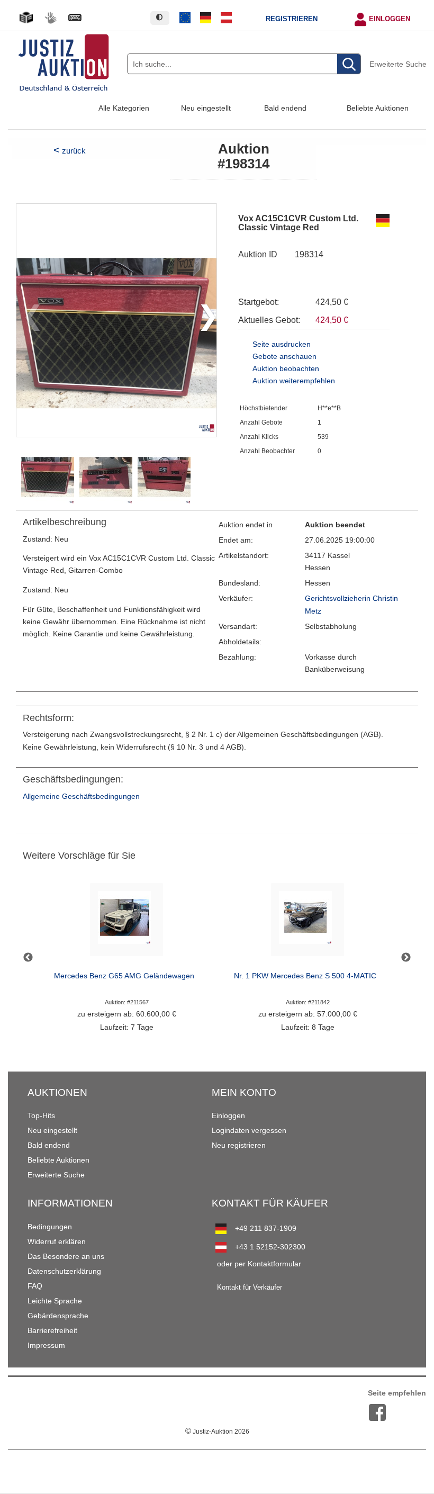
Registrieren (292, 19)
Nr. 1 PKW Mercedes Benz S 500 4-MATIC (305, 976)
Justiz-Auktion (217, 1431)
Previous (28, 957)
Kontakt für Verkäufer (249, 1287)
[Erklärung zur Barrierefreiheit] (75, 18)
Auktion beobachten (285, 369)
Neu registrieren (239, 1145)
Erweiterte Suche (398, 64)
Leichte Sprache (55, 1301)
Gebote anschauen (284, 357)
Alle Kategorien (123, 108)
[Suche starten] (348, 64)
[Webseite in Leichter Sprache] (26, 18)
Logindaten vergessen (249, 1130)
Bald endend (285, 108)
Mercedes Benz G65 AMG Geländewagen (124, 976)
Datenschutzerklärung (64, 1271)
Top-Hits (41, 1115)
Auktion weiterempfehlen (293, 381)
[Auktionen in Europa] (185, 18)
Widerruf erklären (57, 1241)
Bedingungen (50, 1226)
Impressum (46, 1345)
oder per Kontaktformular (259, 1263)
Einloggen (389, 19)
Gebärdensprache (58, 1315)
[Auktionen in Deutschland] (206, 18)
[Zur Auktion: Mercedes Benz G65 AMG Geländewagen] (126, 922)
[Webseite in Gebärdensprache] (50, 18)
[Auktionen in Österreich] (226, 18)
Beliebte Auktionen (378, 108)
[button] (204, 320)
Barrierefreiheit (52, 1330)
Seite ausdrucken (281, 344)
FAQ (35, 1286)
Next (406, 957)
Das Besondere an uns (66, 1256)
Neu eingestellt (206, 108)
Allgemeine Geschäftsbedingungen (81, 796)
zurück (74, 150)
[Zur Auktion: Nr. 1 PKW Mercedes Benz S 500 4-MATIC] (307, 922)
